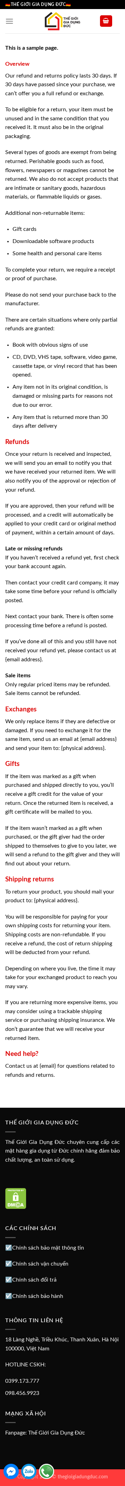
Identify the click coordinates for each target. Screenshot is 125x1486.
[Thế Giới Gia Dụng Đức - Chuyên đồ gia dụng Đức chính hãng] (62, 21)
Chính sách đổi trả (34, 1280)
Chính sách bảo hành (37, 1296)
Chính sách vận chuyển (40, 1264)
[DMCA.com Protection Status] (15, 1198)
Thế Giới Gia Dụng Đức (56, 1433)
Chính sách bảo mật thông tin (48, 1248)
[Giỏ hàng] (106, 21)
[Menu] (9, 21)
